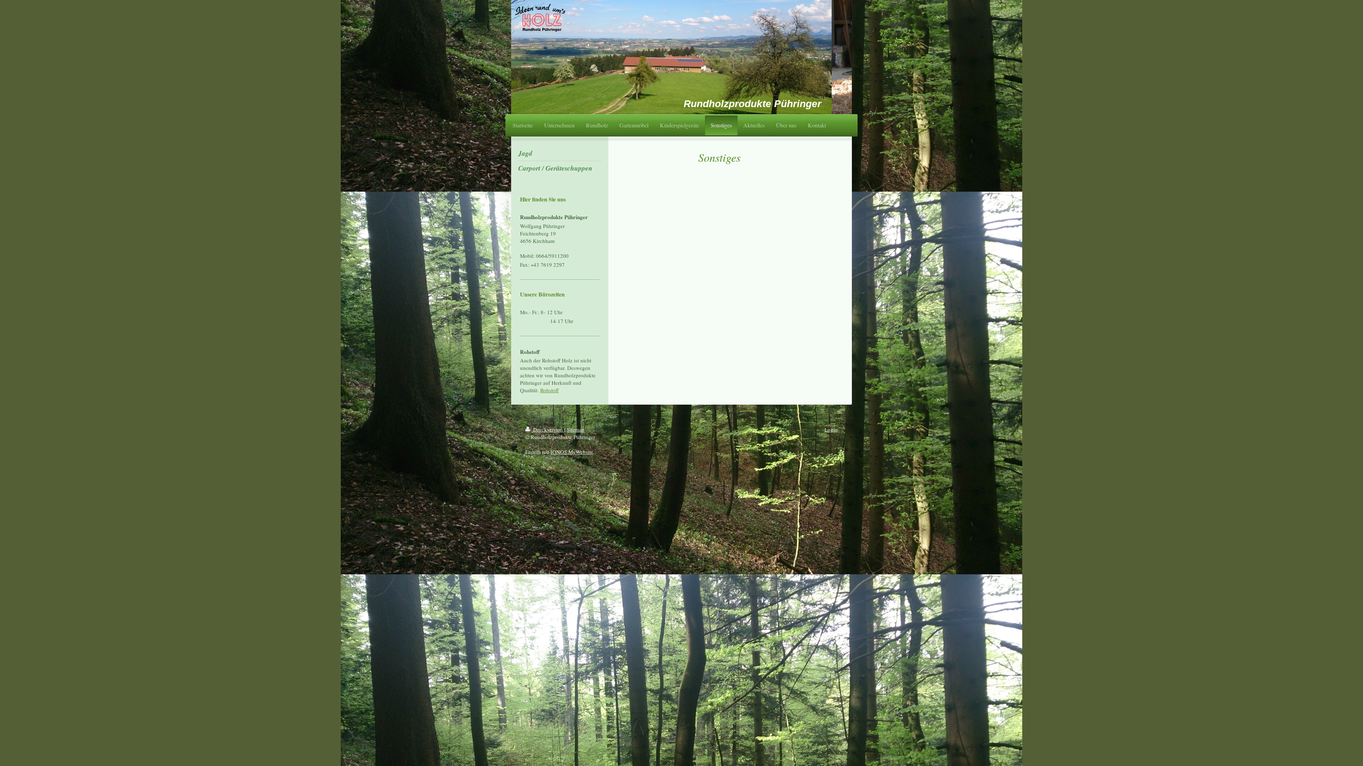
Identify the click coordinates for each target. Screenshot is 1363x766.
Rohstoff (549, 390)
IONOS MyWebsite (572, 451)
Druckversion (548, 429)
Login (831, 429)
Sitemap (576, 429)
